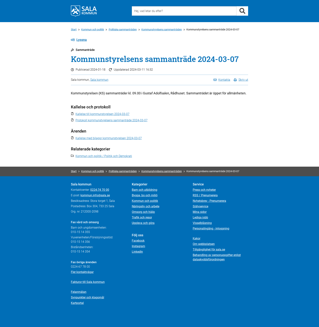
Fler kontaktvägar (82, 272)
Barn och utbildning (144, 190)
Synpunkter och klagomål (87, 297)
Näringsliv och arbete (145, 206)
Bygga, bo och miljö (144, 195)
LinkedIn (137, 251)
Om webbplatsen (204, 244)
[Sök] (242, 11)
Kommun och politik (92, 29)
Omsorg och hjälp (143, 212)
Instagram (138, 246)
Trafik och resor (142, 217)
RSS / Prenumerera (205, 195)
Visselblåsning (202, 223)
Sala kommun (99, 79)
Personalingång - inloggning (211, 228)
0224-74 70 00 (99, 190)
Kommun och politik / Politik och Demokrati (104, 156)
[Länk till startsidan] (84, 11)
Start (74, 29)
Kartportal (77, 303)
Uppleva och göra (143, 223)
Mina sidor (200, 212)
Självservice (200, 206)
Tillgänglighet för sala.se (209, 249)
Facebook (138, 240)
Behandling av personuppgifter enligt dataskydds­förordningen (217, 257)
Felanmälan (78, 292)
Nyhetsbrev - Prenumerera (209, 201)
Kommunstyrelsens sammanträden (161, 29)
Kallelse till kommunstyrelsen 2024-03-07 (102, 114)
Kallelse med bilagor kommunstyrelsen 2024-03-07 (109, 138)
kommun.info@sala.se (95, 195)
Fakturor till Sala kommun (88, 282)
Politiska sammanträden (123, 29)
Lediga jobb (200, 217)
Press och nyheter (204, 190)
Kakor (196, 238)
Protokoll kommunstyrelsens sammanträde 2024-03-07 (112, 120)
